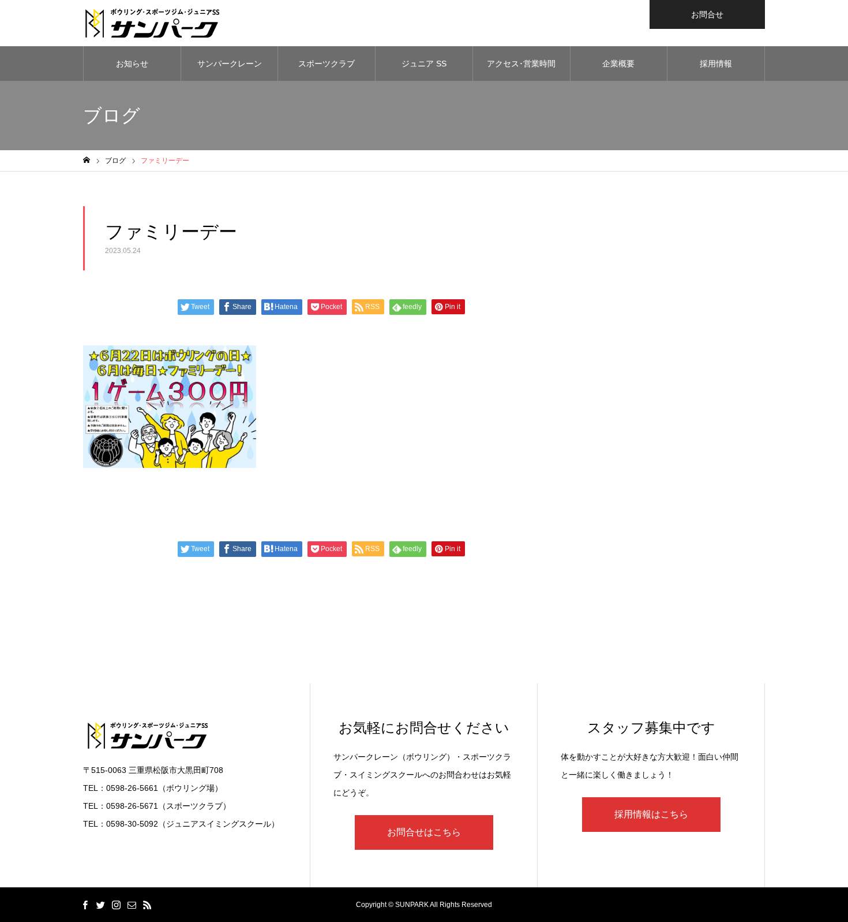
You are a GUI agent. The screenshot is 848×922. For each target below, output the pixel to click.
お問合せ (707, 14)
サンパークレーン (229, 63)
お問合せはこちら (424, 832)
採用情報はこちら (651, 814)
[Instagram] (116, 904)
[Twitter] (100, 904)
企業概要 (618, 63)
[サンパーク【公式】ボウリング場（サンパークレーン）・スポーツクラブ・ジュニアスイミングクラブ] (152, 23)
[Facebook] (85, 904)
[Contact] (131, 904)
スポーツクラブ (326, 63)
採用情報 (716, 63)
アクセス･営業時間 (521, 63)
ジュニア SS (424, 63)
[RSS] (147, 904)
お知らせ (132, 63)
